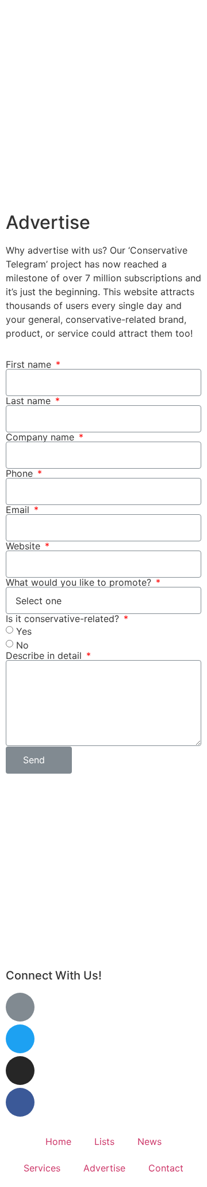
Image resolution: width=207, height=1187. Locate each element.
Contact (165, 1168)
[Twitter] (20, 1038)
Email (19, 509)
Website (24, 546)
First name (30, 364)
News (149, 1141)
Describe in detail (45, 655)
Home (58, 1141)
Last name (29, 400)
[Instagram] (20, 1070)
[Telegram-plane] (20, 1007)
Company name (41, 437)
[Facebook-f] (20, 1102)
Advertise (104, 1168)
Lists (104, 1141)
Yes (24, 631)
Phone (21, 473)
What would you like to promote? (80, 582)
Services (42, 1168)
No (22, 645)
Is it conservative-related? (64, 618)
